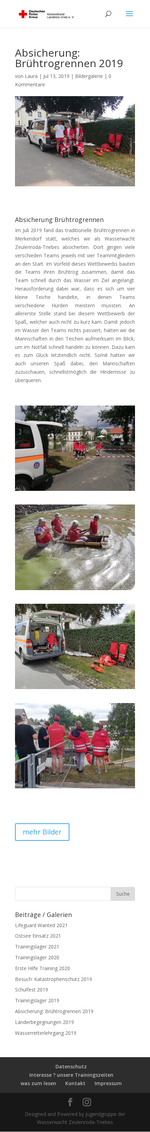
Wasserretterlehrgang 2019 (45, 1033)
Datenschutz (71, 1066)
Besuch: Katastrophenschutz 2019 (53, 979)
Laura (31, 76)
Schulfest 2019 (31, 989)
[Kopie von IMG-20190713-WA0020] (75, 590)
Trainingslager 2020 (37, 957)
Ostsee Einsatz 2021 (38, 935)
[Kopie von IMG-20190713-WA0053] (75, 490)
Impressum (108, 1083)
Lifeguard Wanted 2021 (41, 925)
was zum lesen (38, 1083)
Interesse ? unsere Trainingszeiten (71, 1075)
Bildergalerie (89, 76)
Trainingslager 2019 (37, 1000)
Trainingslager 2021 (37, 946)
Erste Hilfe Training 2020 (42, 968)
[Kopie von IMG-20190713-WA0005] (75, 689)
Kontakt (75, 1083)
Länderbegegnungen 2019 (44, 1022)
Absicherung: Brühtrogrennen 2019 (54, 1011)
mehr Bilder (42, 832)
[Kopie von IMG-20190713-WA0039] (75, 788)
